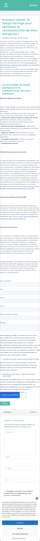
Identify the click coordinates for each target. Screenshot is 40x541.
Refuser (20, 528)
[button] (37, 498)
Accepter (20, 523)
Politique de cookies (19, 538)
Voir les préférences (20, 534)
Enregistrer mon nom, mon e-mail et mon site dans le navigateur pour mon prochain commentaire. (18, 493)
